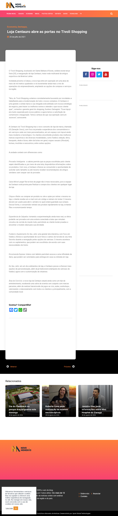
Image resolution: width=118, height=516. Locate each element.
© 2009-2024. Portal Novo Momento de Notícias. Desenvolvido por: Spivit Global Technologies (59, 513)
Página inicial (11, 13)
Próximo (67, 367)
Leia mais (9, 508)
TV (81, 13)
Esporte (58, 13)
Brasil (37, 13)
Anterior (13, 367)
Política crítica (47, 13)
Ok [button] (16, 508)
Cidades (21, 13)
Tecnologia (74, 13)
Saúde (65, 13)
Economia (29, 13)
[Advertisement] (40, 346)
